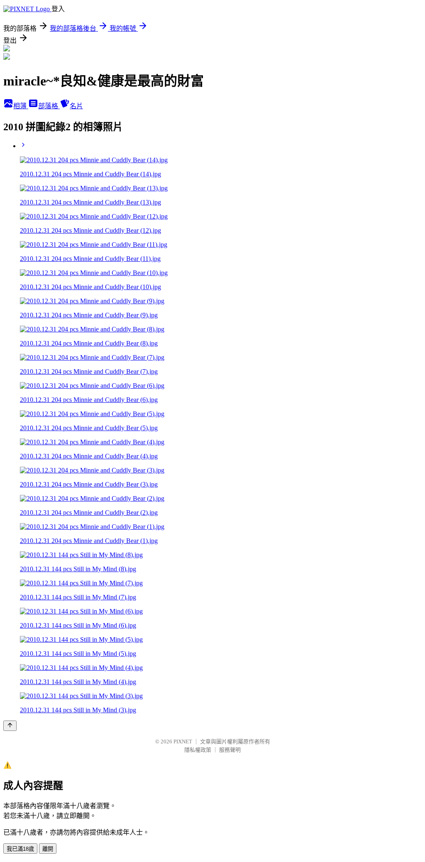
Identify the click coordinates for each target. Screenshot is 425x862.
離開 (47, 849)
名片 (76, 106)
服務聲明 (230, 750)
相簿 (20, 106)
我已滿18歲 (20, 849)
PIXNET (182, 741)
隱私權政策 (197, 750)
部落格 (49, 106)
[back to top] (10, 726)
